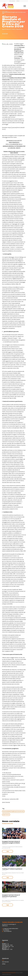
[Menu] (24, 6)
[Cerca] (21, 6)
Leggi (7, 851)
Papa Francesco (6, 814)
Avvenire (7, 802)
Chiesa (13, 29)
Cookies (21, 972)
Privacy (17, 972)
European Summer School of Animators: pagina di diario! (11, 842)
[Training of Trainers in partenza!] (14, 860)
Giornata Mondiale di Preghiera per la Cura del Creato (13, 811)
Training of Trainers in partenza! (12, 869)
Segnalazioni (19, 29)
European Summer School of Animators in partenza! (11, 895)
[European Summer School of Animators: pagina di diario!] (14, 833)
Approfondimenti (6, 29)
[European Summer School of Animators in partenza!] (14, 887)
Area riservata (12, 1)
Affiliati (18, 1)
